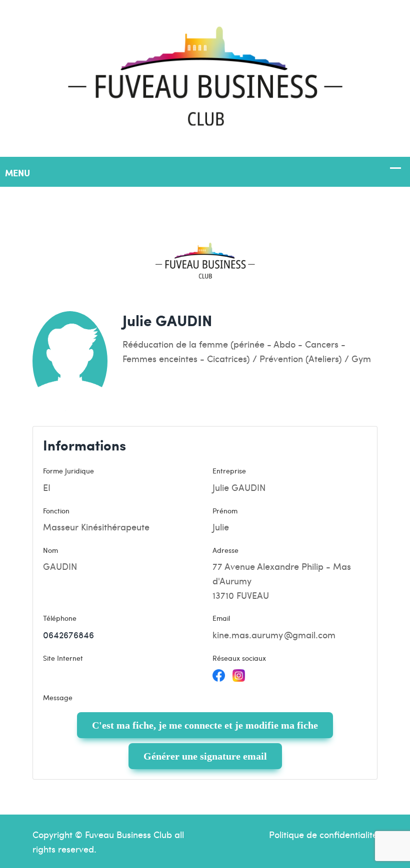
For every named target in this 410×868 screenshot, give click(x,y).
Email (221, 618)
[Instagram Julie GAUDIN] (238, 674)
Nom (50, 550)
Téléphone (59, 618)
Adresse (225, 550)
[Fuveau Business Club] (205, 76)
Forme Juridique (68, 470)
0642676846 (68, 634)
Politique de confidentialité (323, 834)
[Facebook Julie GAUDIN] (218, 674)
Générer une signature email (205, 756)
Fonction (56, 510)
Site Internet (63, 658)
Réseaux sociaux (239, 658)
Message (57, 697)
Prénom (225, 510)
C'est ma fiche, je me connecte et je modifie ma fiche (205, 725)
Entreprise (229, 470)
